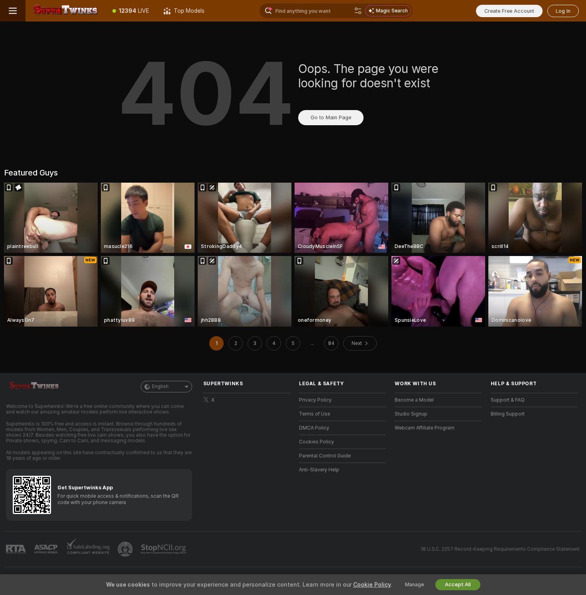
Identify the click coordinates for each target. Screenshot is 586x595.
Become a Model (414, 400)
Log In (563, 11)
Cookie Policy (372, 584)
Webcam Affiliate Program (424, 428)
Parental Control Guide (325, 456)
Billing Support (508, 414)
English (160, 386)
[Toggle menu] (13, 11)
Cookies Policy (316, 442)
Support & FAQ (508, 400)
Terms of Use (314, 414)
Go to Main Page (331, 117)
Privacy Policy (315, 400)
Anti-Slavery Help (319, 470)
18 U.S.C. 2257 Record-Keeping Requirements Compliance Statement (500, 549)
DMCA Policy (314, 428)
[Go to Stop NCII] (164, 549)
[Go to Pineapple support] (126, 549)
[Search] (358, 10)
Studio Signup (411, 414)
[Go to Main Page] (65, 11)
